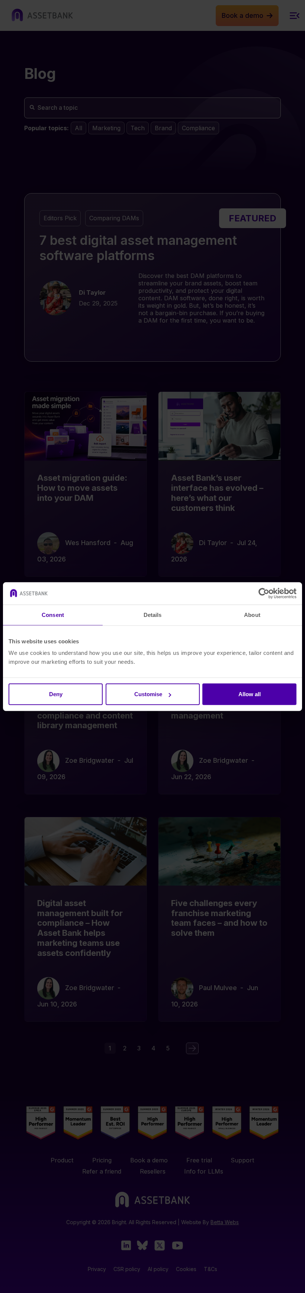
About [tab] (252, 614)
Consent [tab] (53, 614)
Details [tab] (153, 614)
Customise (148, 694)
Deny (55, 694)
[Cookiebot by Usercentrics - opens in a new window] (263, 593)
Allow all (249, 694)
